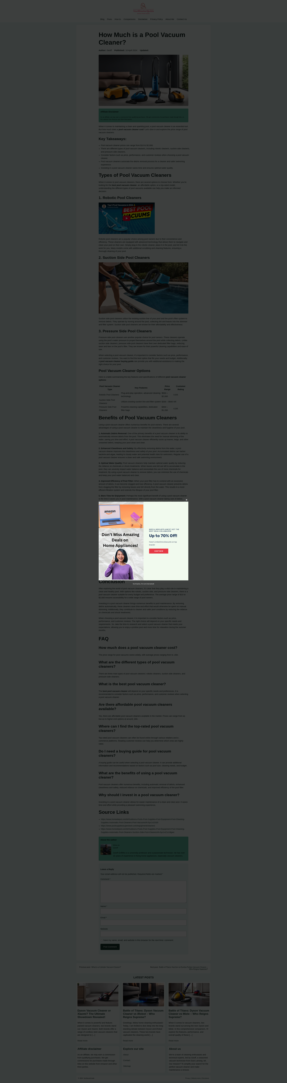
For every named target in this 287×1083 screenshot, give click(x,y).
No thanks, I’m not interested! (143, 584)
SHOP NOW (158, 551)
